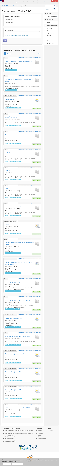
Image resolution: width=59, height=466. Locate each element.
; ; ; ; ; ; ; (22, 250)
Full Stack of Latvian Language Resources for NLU (19, 61)
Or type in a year (9, 30)
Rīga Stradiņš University (10, 436)
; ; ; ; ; (22, 105)
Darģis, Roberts (15, 86)
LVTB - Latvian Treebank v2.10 (13, 207)
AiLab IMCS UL (9, 63)
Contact (39, 432)
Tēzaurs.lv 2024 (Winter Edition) (14, 372)
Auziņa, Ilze (8, 86)
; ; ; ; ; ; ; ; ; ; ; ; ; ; (22, 360)
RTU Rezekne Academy (10, 440)
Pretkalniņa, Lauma (17, 122)
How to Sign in (53, 432)
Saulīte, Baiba (14, 88)
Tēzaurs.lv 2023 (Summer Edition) (14, 318)
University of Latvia (9, 435)
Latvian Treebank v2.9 (11, 189)
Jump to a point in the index (12, 16)
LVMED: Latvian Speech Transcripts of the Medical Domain (19, 243)
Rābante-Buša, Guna (25, 86)
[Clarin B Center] (28, 447)
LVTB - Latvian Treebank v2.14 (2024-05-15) (17, 408)
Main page (40, 430)
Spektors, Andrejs (9, 104)
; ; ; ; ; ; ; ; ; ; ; (22, 230)
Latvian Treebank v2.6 (11, 153)
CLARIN (51, 430)
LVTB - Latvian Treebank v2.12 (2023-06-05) (17, 300)
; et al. (11, 67)
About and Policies (42, 438)
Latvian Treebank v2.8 (11, 171)
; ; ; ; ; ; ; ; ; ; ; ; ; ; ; (22, 324)
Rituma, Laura (8, 122)
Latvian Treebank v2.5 (11, 117)
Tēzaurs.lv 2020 (9, 99)
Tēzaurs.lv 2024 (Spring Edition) (14, 390)
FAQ (38, 436)
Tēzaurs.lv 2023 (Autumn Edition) (14, 354)
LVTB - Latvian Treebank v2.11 (13, 282)
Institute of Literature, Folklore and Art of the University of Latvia (19, 433)
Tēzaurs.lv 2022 (9, 225)
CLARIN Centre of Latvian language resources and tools (30, 57)
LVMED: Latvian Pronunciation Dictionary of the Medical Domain (18, 263)
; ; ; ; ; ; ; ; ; (21, 67)
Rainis (7, 135)
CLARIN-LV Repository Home (9, 6)
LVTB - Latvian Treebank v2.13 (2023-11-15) (17, 336)
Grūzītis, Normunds (9, 67)
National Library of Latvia (10, 441)
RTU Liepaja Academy (9, 438)
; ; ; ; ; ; (22, 270)
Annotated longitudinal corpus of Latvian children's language (19, 80)
